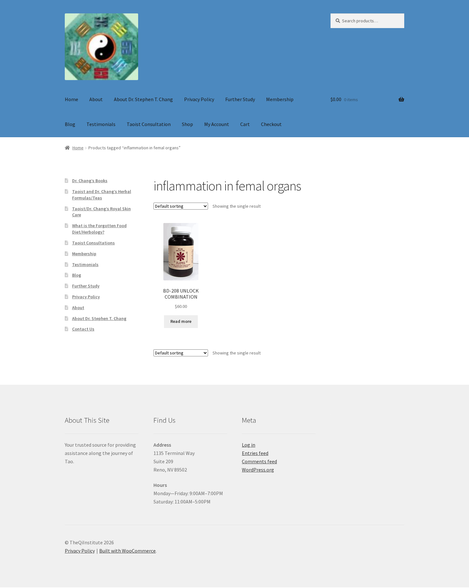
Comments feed (259, 461)
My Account (216, 124)
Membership (280, 99)
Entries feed (255, 453)
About (96, 99)
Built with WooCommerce (127, 550)
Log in (248, 445)
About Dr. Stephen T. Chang (143, 99)
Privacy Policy (199, 99)
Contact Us (83, 329)
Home (71, 99)
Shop (187, 124)
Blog (70, 124)
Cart (245, 124)
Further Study (240, 99)
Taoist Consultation (149, 124)
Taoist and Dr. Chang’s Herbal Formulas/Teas (101, 195)
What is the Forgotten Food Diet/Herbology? (99, 229)
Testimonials (100, 124)
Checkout (271, 124)
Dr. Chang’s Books (90, 180)
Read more (180, 321)
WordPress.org (258, 469)
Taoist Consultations (93, 243)
